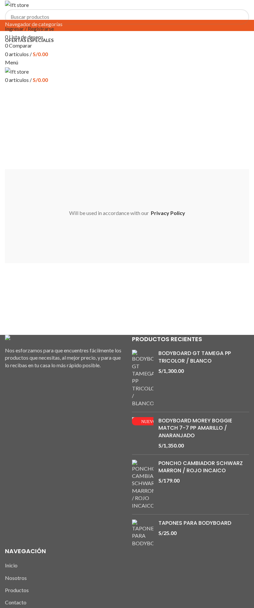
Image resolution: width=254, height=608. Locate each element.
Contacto (15, 602)
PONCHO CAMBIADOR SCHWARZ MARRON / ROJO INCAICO (200, 467)
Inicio (11, 565)
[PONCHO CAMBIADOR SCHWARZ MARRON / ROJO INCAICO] (142, 484)
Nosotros (16, 578)
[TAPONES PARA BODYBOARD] (142, 533)
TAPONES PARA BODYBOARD (194, 523)
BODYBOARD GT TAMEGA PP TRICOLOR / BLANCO (194, 357)
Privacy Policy (168, 213)
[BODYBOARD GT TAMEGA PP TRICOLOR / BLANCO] (142, 378)
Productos (17, 590)
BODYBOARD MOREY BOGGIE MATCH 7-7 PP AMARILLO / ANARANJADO (195, 428)
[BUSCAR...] (240, 16)
